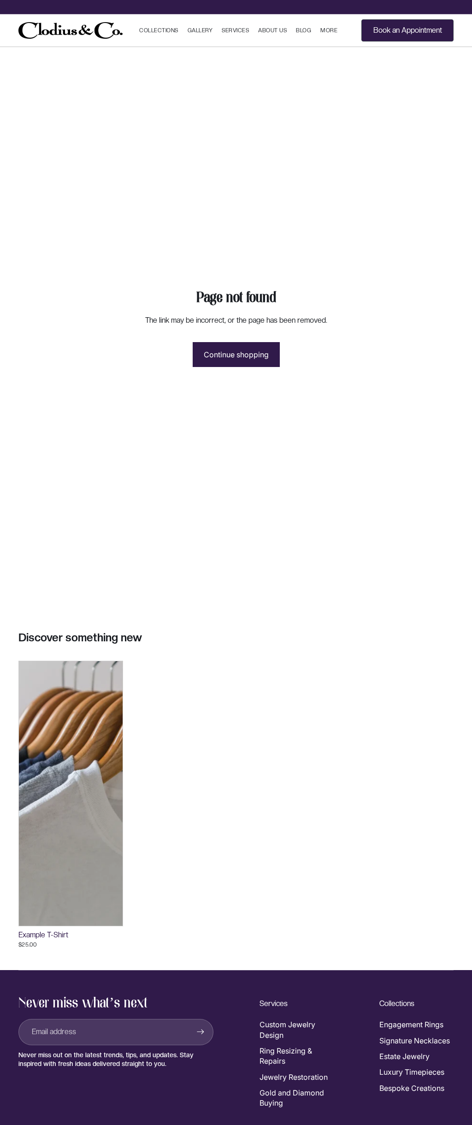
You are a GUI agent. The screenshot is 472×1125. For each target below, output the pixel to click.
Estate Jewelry (404, 1056)
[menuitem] (329, 30)
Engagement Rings (411, 1024)
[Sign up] (200, 1032)
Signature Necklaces (414, 1040)
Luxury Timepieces (411, 1072)
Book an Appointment (407, 30)
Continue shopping (236, 354)
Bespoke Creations (411, 1088)
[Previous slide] (25, 793)
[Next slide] (116, 793)
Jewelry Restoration (294, 1077)
